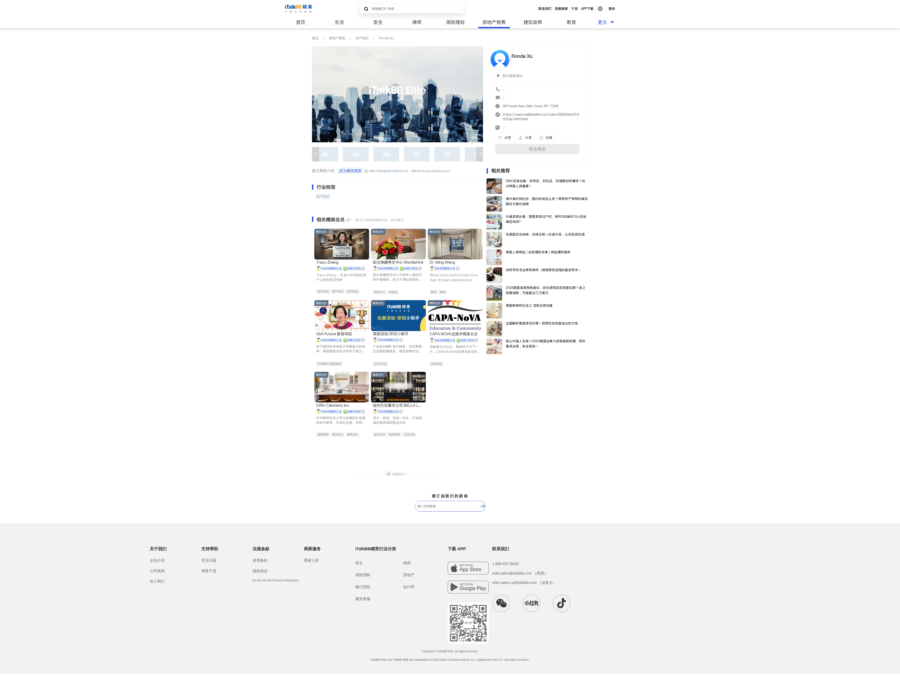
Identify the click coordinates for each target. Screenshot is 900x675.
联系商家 (537, 149)
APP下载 (587, 8)
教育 (571, 22)
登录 (611, 8)
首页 (300, 22)
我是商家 (561, 8)
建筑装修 (532, 22)
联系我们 (544, 8)
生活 (339, 22)
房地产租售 (494, 22)
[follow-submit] (482, 506)
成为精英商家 (350, 170)
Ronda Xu (386, 38)
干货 (574, 8)
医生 (378, 22)
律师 (416, 22)
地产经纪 (362, 38)
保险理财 (455, 22)
